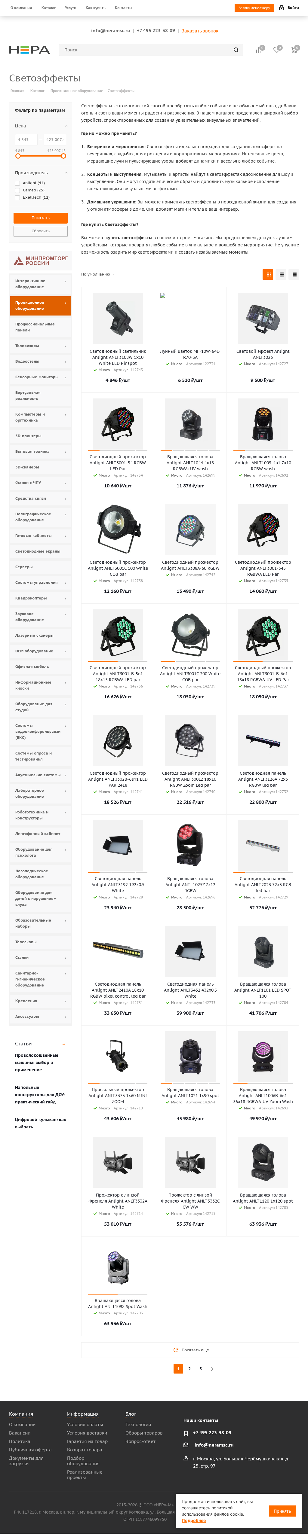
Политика (19, 1441)
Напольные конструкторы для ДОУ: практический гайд (40, 1095)
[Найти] (236, 50)
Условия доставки (87, 1433)
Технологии (138, 1424)
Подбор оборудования (83, 1460)
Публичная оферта (30, 1450)
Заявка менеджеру (254, 8)
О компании (22, 1424)
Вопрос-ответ (140, 1441)
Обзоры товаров (144, 1433)
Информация (83, 1414)
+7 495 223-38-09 (156, 30)
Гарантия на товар (87, 1441)
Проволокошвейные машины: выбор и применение (36, 1062)
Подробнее (194, 1520)
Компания (21, 1414)
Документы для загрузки (26, 1460)
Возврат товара (84, 1450)
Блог (130, 1414)
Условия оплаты (85, 1424)
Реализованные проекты (85, 1474)
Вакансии (19, 1433)
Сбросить (41, 230)
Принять (282, 1511)
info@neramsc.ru (110, 30)
